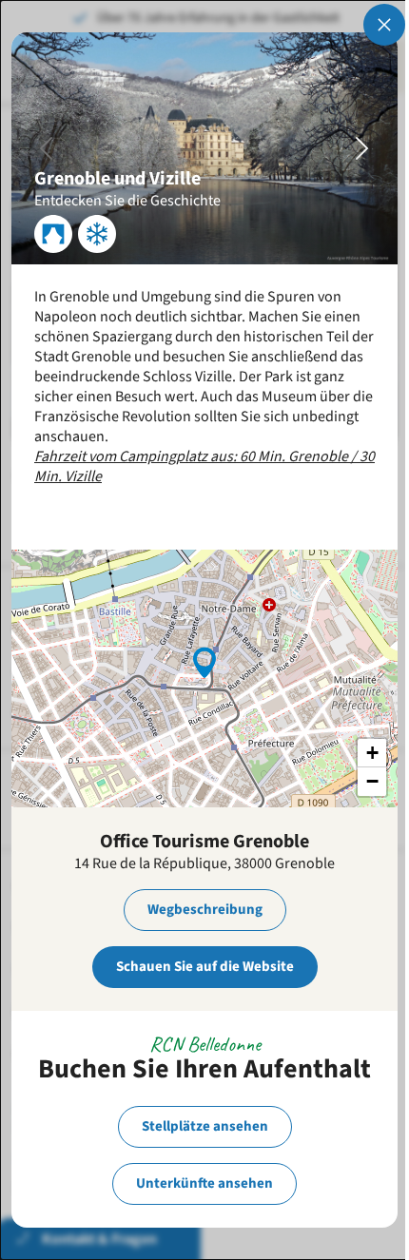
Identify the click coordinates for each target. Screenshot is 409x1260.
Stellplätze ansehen (205, 1126)
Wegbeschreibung (205, 910)
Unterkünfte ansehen (204, 1183)
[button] (204, 661)
